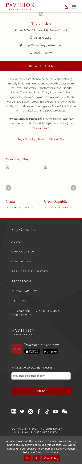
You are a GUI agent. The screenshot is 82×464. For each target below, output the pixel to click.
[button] (8, 188)
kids (56, 139)
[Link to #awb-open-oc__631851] (74, 6)
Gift (50, 139)
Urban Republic (55, 201)
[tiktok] (47, 411)
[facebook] (39, 411)
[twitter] (22, 411)
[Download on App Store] (32, 350)
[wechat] (64, 411)
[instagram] (30, 411)
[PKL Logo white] (23, 330)
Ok (27, 458)
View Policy (51, 458)
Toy (62, 139)
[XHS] (13, 411)
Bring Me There (41, 66)
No (37, 458)
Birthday (30, 139)
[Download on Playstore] (50, 350)
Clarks (10, 201)
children (42, 139)
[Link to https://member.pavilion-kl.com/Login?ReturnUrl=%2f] (66, 7)
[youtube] (55, 411)
